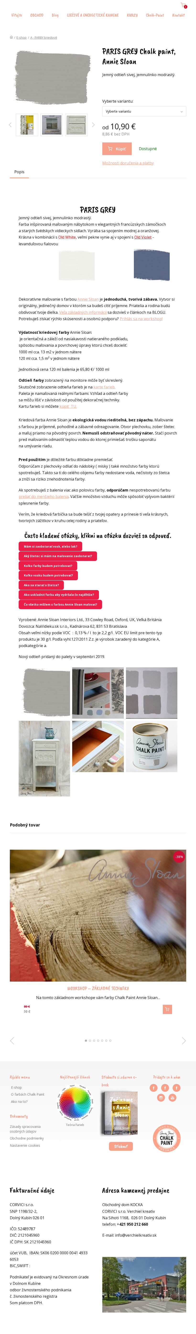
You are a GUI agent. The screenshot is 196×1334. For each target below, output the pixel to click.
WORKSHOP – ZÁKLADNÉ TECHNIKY (98, 988)
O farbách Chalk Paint (27, 1094)
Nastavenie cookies (25, 1145)
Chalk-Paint (155, 15)
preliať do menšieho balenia (44, 496)
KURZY (132, 15)
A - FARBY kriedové (43, 37)
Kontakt (178, 15)
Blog (55, 15)
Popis (19, 171)
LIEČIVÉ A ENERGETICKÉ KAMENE (93, 15)
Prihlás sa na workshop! (141, 318)
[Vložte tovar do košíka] (167, 1009)
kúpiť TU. (68, 406)
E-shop (21, 37)
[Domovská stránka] (11, 37)
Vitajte (16, 15)
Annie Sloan (88, 299)
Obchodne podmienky (27, 1138)
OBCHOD (37, 15)
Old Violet (143, 237)
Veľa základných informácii (83, 312)
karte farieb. (104, 387)
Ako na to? (19, 1101)
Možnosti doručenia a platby (128, 163)
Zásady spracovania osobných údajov (25, 1129)
